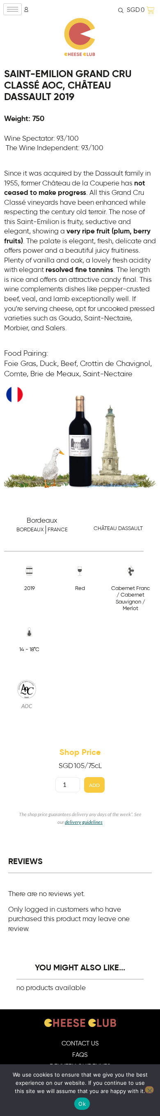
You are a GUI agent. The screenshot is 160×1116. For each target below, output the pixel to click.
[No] (149, 1089)
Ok (82, 1103)
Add (94, 785)
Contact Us (80, 1044)
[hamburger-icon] (12, 9)
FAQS (80, 1055)
